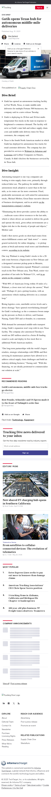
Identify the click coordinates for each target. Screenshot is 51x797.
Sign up (39, 7)
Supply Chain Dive (28, 739)
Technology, (18, 420)
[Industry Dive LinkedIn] (3, 703)
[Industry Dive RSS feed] (18, 703)
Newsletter (6, 729)
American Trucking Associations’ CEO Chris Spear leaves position (26, 587)
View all (6, 683)
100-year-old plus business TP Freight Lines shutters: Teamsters (27, 609)
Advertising (25, 718)
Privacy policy (7, 785)
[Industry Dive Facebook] (8, 703)
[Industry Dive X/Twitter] (13, 703)
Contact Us (6, 725)
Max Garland (13, 36)
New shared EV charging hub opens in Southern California (24, 501)
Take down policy (34, 785)
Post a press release (19, 683)
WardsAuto (25, 743)
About (4, 718)
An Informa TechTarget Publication (25, 2)
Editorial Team (8, 722)
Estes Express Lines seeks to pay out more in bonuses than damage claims (27, 575)
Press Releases (8, 740)
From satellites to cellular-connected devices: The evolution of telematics (25, 548)
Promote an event (28, 725)
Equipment (29, 420)
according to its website (19, 250)
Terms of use (19, 785)
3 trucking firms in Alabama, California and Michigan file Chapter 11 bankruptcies (24, 598)
